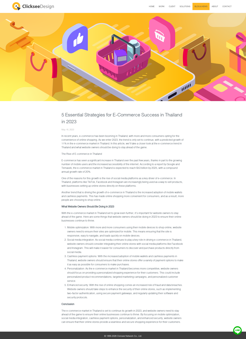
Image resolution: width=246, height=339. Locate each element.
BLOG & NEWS (201, 6)
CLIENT (172, 6)
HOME (151, 6)
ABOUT (215, 6)
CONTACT (227, 6)
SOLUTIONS (185, 6)
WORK (162, 6)
